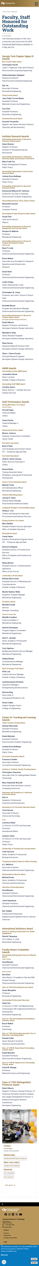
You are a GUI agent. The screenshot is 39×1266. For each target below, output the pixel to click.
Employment (7, 1235)
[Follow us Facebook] (6, 1215)
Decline (34, 1262)
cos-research (8, 1177)
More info (4, 1255)
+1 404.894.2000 (9, 1224)
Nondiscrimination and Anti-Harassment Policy (17, 1245)
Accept (34, 1259)
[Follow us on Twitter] (16, 1215)
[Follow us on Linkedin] (13, 1215)
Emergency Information (10, 1237)
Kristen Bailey (8, 1148)
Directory (6, 1233)
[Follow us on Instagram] (9, 1215)
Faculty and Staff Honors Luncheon (16, 44)
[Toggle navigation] (36, 2)
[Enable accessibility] (4, 1262)
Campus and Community (10, 11)
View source (9, 1185)
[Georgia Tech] (11, 1209)
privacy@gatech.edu (11, 1251)
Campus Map (8, 1227)
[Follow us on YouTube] (20, 1215)
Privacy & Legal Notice (9, 1249)
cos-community (9, 1173)
